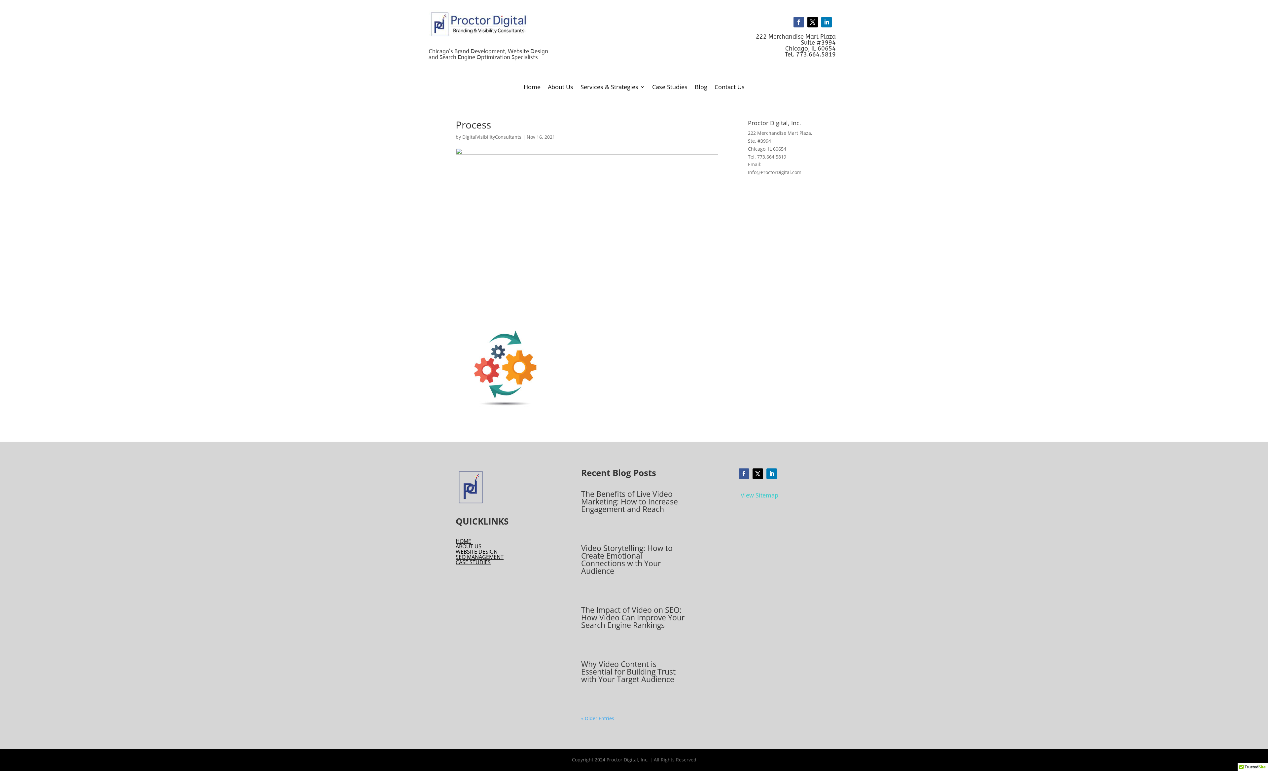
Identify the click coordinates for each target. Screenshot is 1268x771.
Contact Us (730, 88)
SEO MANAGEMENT (480, 557)
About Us (560, 88)
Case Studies (669, 88)
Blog (701, 88)
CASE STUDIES (473, 562)
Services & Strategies (609, 88)
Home (532, 88)
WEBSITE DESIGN (477, 551)
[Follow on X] (812, 22)
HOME (463, 541)
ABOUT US (468, 546)
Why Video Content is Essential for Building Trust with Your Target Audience (628, 671)
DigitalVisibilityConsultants (491, 137)
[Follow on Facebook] (798, 22)
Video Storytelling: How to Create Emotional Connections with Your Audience (627, 559)
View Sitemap (759, 495)
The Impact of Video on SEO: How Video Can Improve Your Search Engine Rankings (633, 617)
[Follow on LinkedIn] (826, 22)
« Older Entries (597, 718)
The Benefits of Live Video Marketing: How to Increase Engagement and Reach (629, 501)
